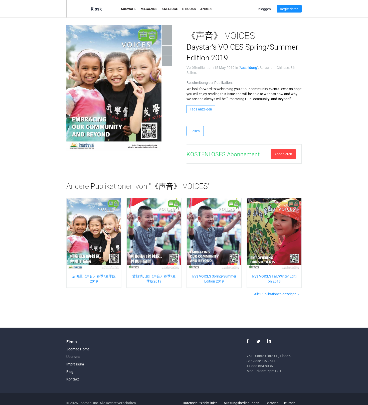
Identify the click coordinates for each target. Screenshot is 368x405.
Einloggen (263, 9)
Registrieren (289, 9)
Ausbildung (248, 67)
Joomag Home (77, 349)
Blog (69, 371)
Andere (206, 9)
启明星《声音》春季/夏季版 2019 (94, 279)
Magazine (149, 9)
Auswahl (128, 9)
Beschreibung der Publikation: (210, 82)
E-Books (189, 9)
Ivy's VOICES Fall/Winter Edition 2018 (274, 279)
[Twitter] (258, 341)
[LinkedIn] (269, 341)
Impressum (75, 364)
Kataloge (170, 9)
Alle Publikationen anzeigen (275, 294)
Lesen (195, 130)
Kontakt (72, 379)
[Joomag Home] (76, 8)
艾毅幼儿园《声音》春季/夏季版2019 (154, 279)
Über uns (73, 356)
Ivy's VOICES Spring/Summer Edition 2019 (214, 279)
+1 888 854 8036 (260, 365)
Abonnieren (283, 154)
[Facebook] (248, 341)
